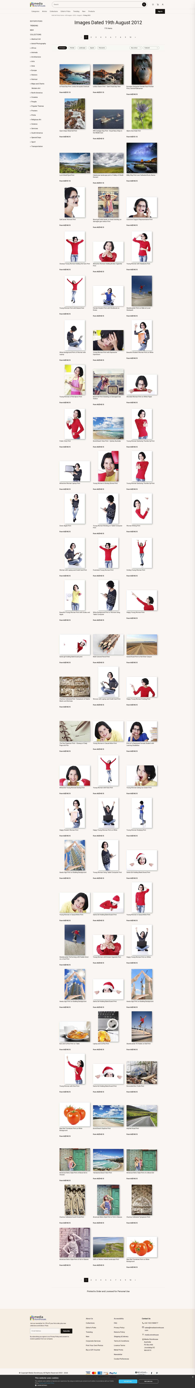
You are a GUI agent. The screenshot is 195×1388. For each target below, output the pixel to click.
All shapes (62, 48)
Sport (33, 142)
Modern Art (36, 88)
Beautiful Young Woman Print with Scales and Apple (75, 613)
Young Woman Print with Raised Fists (72, 308)
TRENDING (34, 26)
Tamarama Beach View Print (102, 1173)
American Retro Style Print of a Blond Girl (140, 1173)
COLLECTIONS (35, 34)
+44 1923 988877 (151, 1323)
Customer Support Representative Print (139, 219)
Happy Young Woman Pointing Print (138, 699)
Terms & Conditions (121, 1341)
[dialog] (97, 1381)
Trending (76, 11)
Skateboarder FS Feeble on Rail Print (139, 1044)
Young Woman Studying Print (136, 830)
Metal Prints (118, 1350)
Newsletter (118, 1354)
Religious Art (36, 120)
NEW (32, 30)
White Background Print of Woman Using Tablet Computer (106, 613)
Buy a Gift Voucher (93, 1350)
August (79, 15)
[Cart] (158, 4)
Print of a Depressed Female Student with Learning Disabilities (140, 744)
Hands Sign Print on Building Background (73, 872)
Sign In (160, 11)
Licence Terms (119, 1345)
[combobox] (97, 4)
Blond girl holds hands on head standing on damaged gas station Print (107, 220)
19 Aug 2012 (86, 15)
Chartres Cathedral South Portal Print (72, 1217)
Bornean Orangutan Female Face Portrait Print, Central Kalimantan (140, 87)
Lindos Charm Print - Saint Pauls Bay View (107, 86)
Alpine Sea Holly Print (134, 131)
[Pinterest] (157, 1374)
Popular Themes (37, 106)
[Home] (39, 4)
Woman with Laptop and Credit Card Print (73, 570)
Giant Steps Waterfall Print (68, 131)
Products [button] (91, 11)
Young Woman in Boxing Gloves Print (105, 483)
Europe (34, 70)
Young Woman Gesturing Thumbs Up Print (140, 441)
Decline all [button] (148, 1381)
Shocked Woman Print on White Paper (139, 397)
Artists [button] (44, 11)
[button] (75, 1385)
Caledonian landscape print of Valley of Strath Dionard (108, 176)
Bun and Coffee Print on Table (70, 1044)
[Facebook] (151, 1374)
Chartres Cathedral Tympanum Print (138, 1217)
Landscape (82, 48)
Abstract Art (36, 39)
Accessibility (119, 1319)
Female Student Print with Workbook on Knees (106, 309)
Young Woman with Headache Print (138, 264)
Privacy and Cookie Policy (46, 1383)
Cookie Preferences (121, 1359)
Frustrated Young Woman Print (103, 570)
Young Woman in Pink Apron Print (71, 397)
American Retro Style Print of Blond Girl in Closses (73, 1174)
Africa (33, 48)
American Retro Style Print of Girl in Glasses (107, 1217)
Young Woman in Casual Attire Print (105, 743)
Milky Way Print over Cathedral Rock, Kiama (141, 175)
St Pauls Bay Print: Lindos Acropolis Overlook (74, 86)
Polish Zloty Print (65, 441)
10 (130, 37)
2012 (74, 15)
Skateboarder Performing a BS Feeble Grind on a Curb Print (74, 958)
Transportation (37, 146)
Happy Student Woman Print (69, 830)
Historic (34, 75)
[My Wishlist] (153, 4)
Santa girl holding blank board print (71, 657)
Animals (34, 52)
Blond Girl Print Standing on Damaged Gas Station (107, 398)
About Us (89, 1319)
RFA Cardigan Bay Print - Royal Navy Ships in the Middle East (107, 132)
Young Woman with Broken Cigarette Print (107, 957)
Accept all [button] (128, 1381)
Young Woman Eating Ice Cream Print (139, 788)
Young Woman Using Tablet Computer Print (107, 872)
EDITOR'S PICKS (36, 21)
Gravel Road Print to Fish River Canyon (139, 657)
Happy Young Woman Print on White (105, 830)
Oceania (34, 97)
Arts (33, 61)
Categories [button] (35, 11)
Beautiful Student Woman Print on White (140, 352)
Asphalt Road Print (133, 1128)
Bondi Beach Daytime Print (102, 1128)
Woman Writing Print (133, 526)
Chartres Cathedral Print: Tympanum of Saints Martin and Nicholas (75, 700)
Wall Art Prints (56, 15)
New (83, 11)
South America (37, 133)
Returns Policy (119, 1332)
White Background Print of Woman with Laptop (73, 353)
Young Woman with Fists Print (103, 788)
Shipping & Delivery (121, 1336)
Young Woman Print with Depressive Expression (105, 353)
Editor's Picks (65, 11)
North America (36, 93)
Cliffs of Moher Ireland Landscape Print (106, 1259)
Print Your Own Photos (94, 1345)
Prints (33, 115)
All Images (68, 15)
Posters (34, 111)
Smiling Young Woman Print (136, 570)
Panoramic (102, 48)
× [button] (192, 1377)
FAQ (115, 1323)
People (34, 102)
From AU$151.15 (65, 92)
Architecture (36, 57)
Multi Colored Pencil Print (101, 657)
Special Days (36, 137)
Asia (33, 66)
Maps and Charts (37, 84)
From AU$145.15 (132, 94)
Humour (34, 79)
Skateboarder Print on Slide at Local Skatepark (138, 309)
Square (92, 48)
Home (62, 15)
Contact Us (146, 1319)
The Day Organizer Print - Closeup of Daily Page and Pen (73, 744)
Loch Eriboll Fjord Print (67, 175)
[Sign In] (162, 4)
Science (34, 124)
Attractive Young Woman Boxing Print (72, 788)
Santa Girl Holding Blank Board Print (138, 872)
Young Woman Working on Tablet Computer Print (107, 527)
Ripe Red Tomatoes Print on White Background (71, 1129)
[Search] (144, 4)
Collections (54, 11)
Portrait (72, 48)
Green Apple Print (65, 526)
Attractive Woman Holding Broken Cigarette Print (107, 265)
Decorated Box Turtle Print (135, 1086)
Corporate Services (93, 1341)
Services (34, 128)
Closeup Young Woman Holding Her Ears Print (75, 264)
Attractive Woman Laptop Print (70, 483)
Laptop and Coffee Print (101, 1044)
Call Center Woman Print (68, 219)
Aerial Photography (38, 44)
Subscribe (66, 1331)
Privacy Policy (119, 1328)
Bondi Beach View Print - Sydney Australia (107, 441)
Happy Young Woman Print (135, 612)
